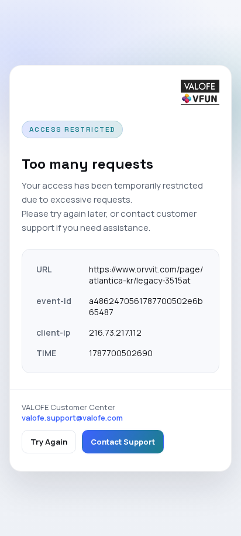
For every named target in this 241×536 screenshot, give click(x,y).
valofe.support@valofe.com (72, 417)
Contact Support (123, 441)
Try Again (48, 441)
